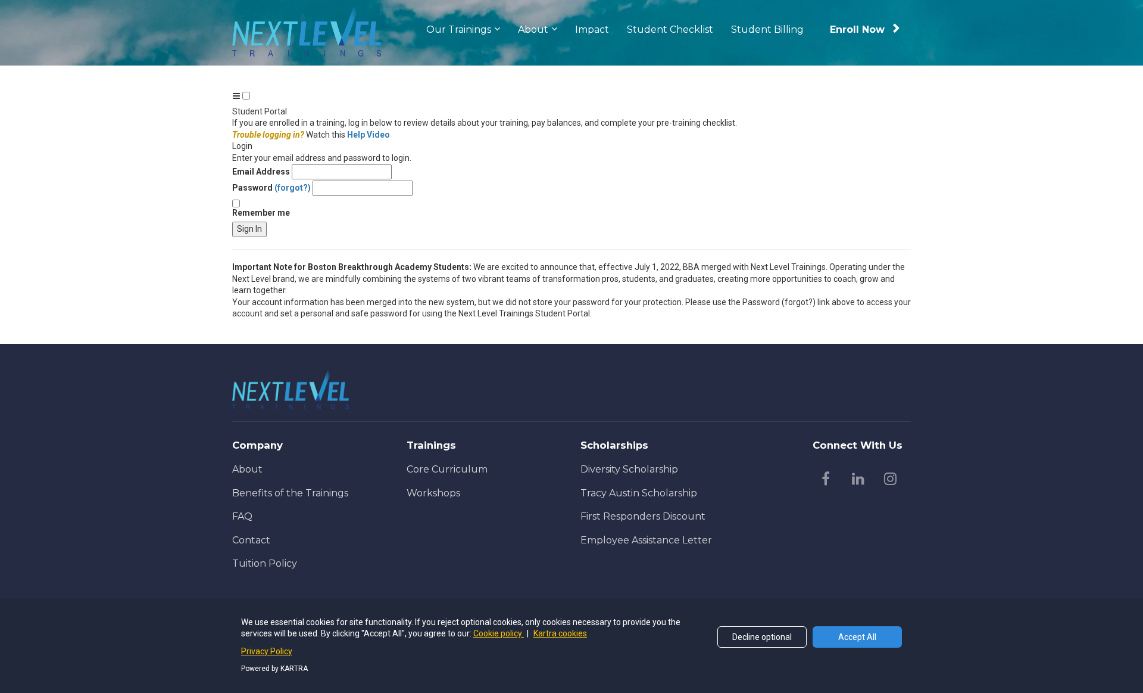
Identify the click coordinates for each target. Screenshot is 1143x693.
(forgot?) (292, 187)
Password (271, 187)
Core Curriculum (447, 469)
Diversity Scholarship (629, 469)
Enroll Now (857, 29)
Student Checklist (670, 29)
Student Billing (767, 29)
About (533, 29)
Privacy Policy (266, 651)
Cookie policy (498, 633)
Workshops (433, 493)
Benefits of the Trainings (290, 493)
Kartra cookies (560, 633)
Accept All (857, 637)
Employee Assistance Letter (646, 540)
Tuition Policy (264, 563)
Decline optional (762, 637)
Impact (592, 29)
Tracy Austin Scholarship (638, 493)
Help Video (368, 134)
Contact (251, 540)
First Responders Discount (642, 516)
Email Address (261, 171)
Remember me (261, 212)
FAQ (242, 516)
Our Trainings (458, 29)
